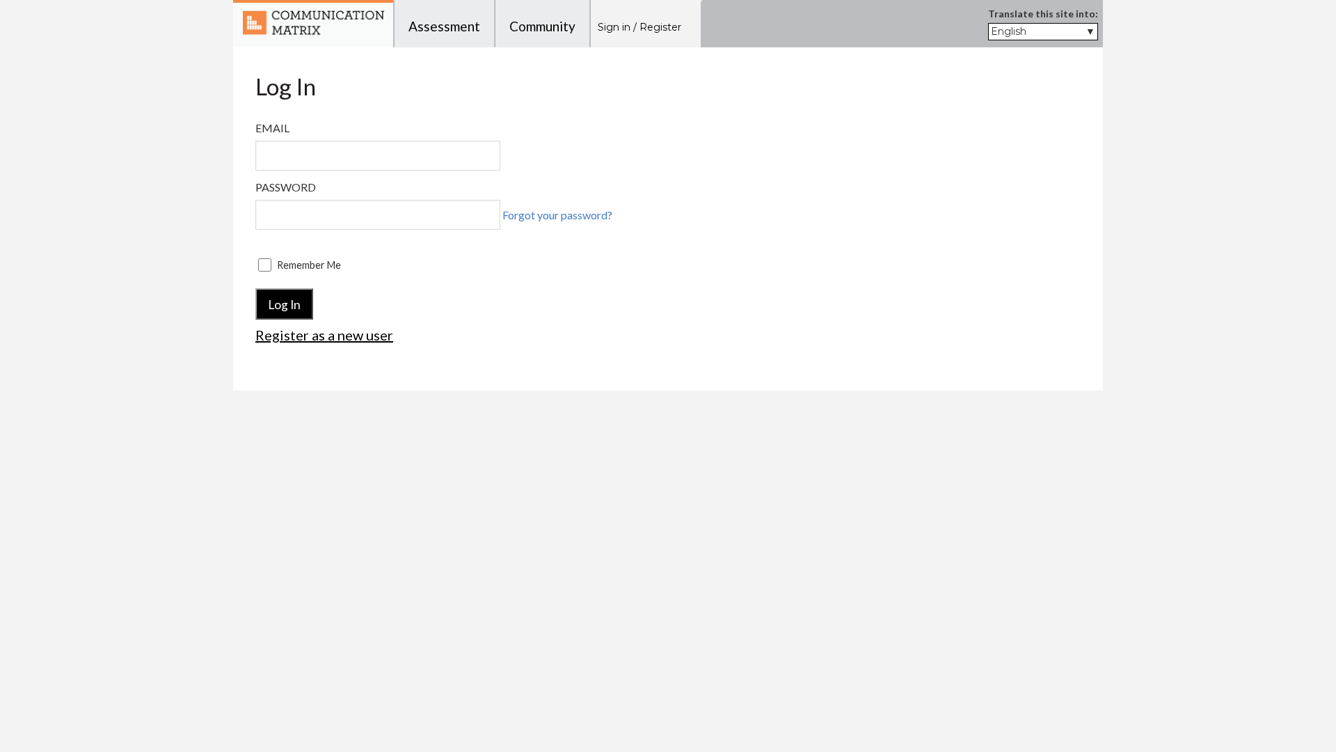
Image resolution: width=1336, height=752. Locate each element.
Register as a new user (324, 335)
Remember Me (309, 265)
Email (272, 127)
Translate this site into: (1043, 13)
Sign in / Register (639, 27)
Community (542, 26)
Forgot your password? (557, 214)
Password (285, 187)
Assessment (444, 26)
